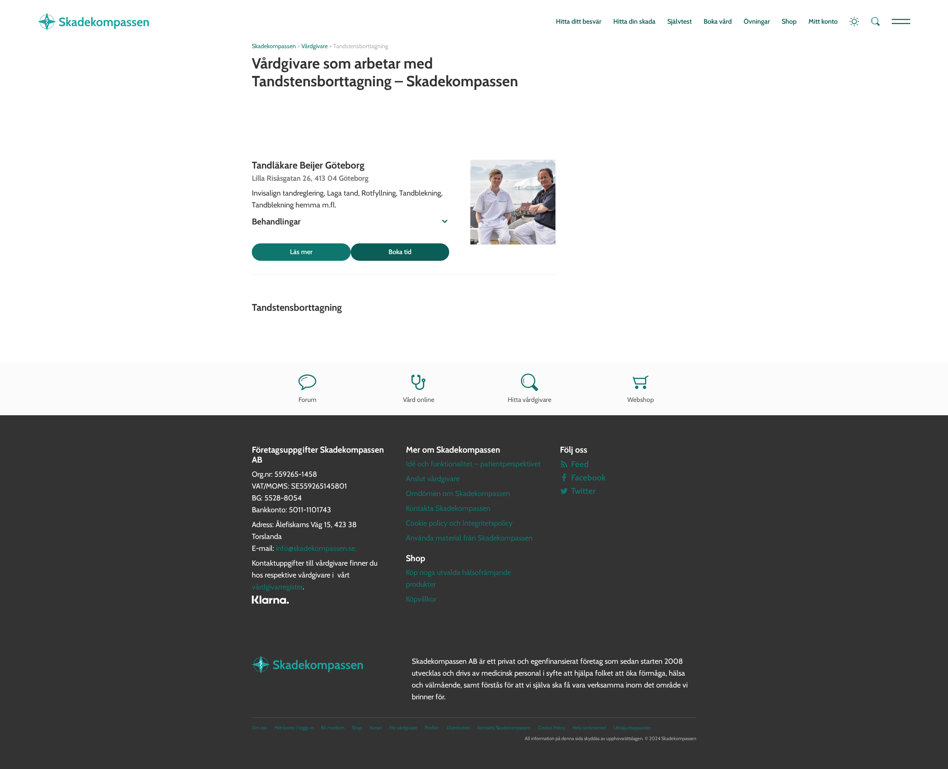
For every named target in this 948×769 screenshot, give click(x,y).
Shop (789, 21)
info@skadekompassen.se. (316, 548)
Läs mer (301, 252)
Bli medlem (332, 727)
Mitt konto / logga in (294, 727)
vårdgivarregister (277, 586)
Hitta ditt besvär (578, 21)
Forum (307, 399)
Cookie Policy (551, 727)
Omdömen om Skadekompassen (458, 493)
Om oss (259, 727)
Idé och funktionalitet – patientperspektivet (473, 463)
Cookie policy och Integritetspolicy (459, 523)
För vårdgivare (403, 727)
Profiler (432, 727)
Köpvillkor (421, 599)
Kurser (376, 727)
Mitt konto (823, 21)
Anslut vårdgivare (433, 478)
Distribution (458, 727)
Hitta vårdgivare (529, 399)
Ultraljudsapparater (632, 727)
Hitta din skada (634, 21)
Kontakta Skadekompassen (448, 508)
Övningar (757, 21)
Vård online (418, 399)
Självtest (679, 21)
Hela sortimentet (589, 727)
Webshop (640, 399)
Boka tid (399, 252)
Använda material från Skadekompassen (469, 537)
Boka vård (718, 21)
